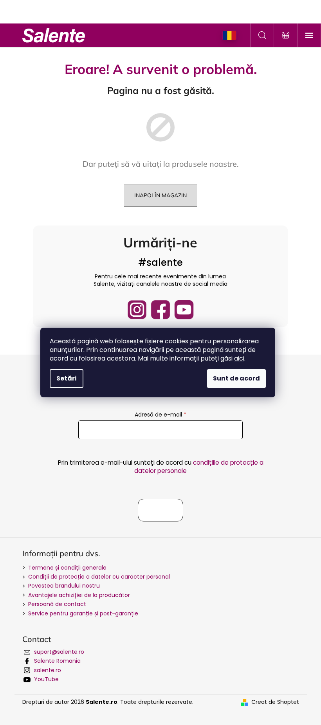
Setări (66, 378)
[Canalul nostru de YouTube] (184, 309)
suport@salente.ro (59, 652)
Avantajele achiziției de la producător (79, 595)
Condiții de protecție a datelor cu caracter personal (99, 577)
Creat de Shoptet (275, 702)
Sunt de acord (236, 378)
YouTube (46, 679)
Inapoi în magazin (160, 195)
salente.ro (47, 670)
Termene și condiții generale (67, 568)
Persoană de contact (57, 604)
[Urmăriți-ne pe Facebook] (160, 309)
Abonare (160, 510)
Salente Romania (57, 661)
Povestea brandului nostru (64, 586)
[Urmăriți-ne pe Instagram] (137, 309)
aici (239, 358)
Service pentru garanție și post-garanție (83, 613)
